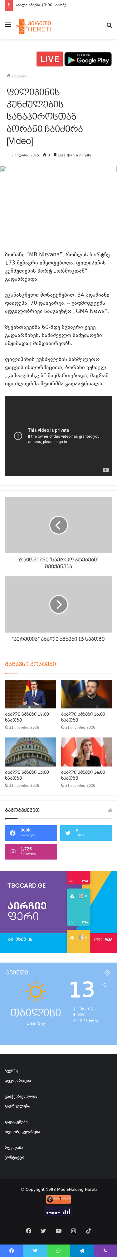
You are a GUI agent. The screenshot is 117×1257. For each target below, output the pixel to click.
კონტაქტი (14, 1158)
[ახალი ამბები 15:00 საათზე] (30, 751)
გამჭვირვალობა (21, 1097)
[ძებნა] (109, 27)
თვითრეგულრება (22, 1132)
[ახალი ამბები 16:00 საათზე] (86, 694)
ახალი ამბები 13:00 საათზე (41, 5)
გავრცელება (17, 1106)
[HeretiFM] (38, 25)
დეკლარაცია (18, 1081)
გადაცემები (16, 1122)
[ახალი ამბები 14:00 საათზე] (86, 751)
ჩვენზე (11, 1071)
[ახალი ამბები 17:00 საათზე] (30, 694)
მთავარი (18, 76)
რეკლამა (14, 1148)
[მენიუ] (8, 27)
